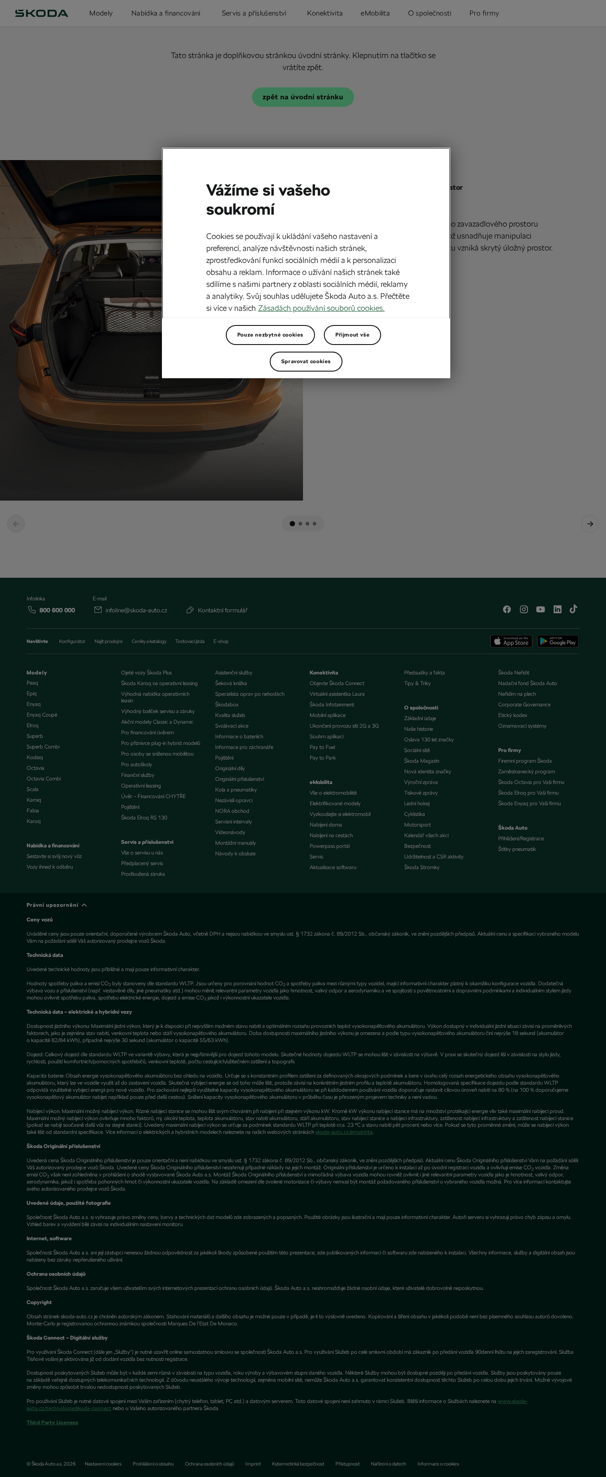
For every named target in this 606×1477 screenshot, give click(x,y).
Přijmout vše (352, 335)
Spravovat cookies (306, 361)
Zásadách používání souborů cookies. (321, 308)
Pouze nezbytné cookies (270, 335)
